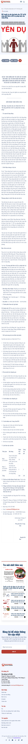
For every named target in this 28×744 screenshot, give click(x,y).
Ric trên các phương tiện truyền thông (9, 23)
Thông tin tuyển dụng (21, 23)
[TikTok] (15, 740)
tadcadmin (5, 589)
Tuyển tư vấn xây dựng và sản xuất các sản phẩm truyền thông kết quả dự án (14, 587)
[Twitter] (22, 740)
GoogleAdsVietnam (17, 738)
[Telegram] (12, 740)
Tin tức (20, 22)
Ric (23, 22)
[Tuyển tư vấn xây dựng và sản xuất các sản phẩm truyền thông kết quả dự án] (14, 575)
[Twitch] (19, 740)
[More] (20, 60)
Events (6, 22)
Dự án (2, 8)
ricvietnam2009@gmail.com (12, 509)
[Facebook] (6, 740)
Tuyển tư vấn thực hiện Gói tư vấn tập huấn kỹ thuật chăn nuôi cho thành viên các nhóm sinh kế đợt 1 (18, 601)
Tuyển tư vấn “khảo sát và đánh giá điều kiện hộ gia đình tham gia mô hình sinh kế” (18, 608)
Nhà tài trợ (16, 22)
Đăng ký (14, 651)
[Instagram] (9, 740)
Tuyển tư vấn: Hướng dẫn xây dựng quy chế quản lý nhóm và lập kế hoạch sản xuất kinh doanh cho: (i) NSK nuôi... (18, 616)
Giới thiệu (11, 22)
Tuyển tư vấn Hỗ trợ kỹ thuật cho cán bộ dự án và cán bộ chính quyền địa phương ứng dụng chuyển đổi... (18, 596)
